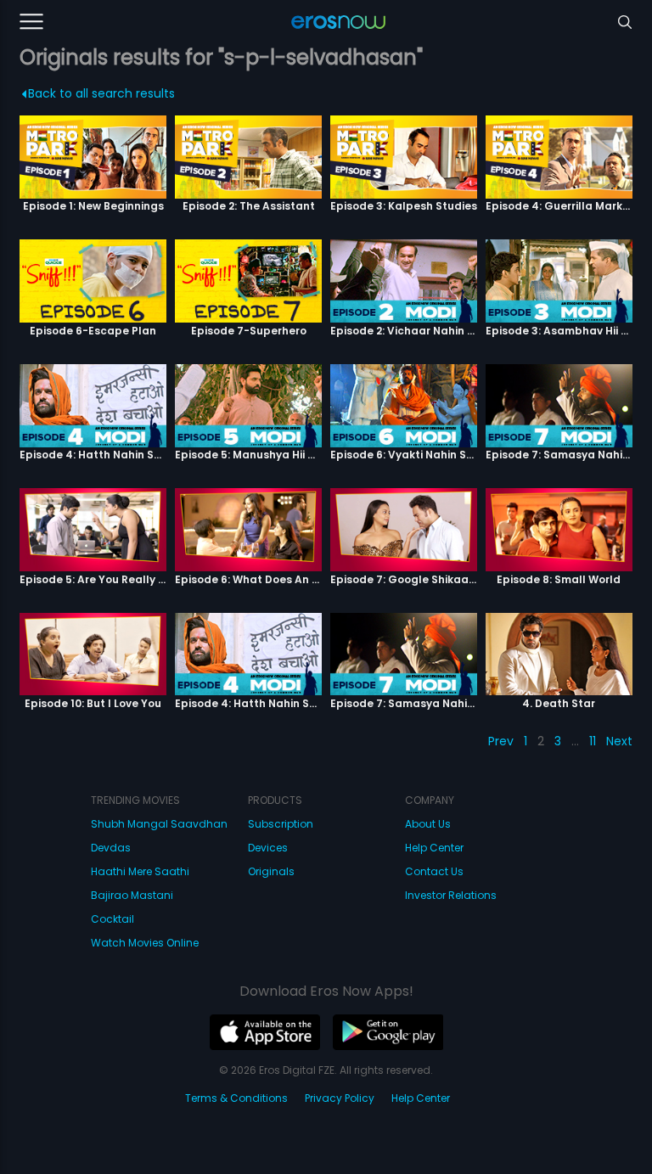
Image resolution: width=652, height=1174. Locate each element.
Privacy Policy (339, 1098)
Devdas (111, 847)
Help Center (434, 847)
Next (619, 741)
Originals (271, 871)
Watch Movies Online (145, 942)
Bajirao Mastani (132, 895)
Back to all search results (101, 93)
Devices (268, 847)
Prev (501, 741)
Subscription (280, 824)
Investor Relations (451, 895)
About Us (428, 824)
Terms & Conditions (236, 1098)
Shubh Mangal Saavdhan (159, 824)
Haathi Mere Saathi (140, 871)
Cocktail (112, 919)
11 (592, 741)
